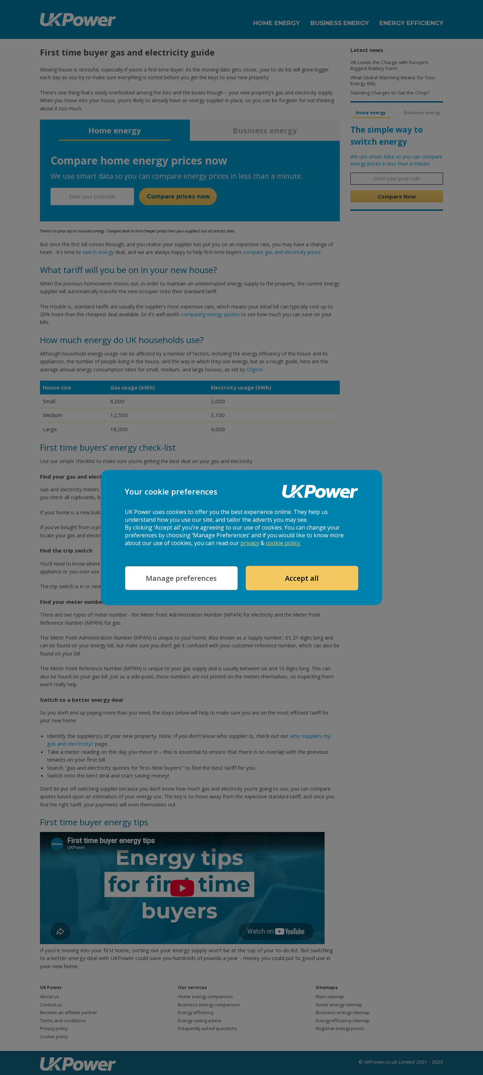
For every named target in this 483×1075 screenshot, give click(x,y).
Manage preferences (181, 578)
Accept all (302, 578)
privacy (249, 543)
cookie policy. (283, 543)
